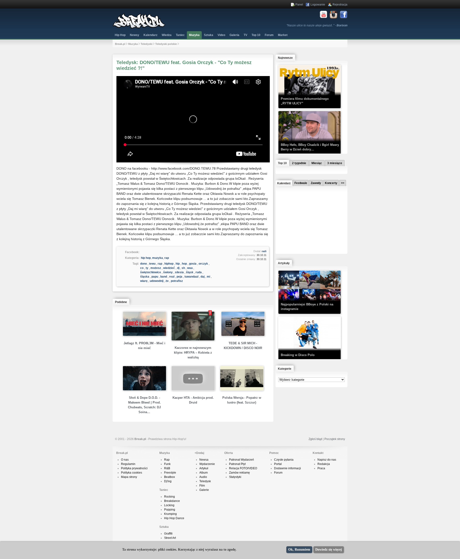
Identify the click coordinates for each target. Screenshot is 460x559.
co (142, 268)
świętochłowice (150, 272)
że (167, 281)
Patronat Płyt (237, 464)
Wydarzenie (207, 464)
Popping (169, 509)
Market (283, 35)
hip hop (146, 258)
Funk (167, 464)
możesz (155, 268)
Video (221, 35)
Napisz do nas (326, 459)
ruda (199, 272)
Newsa (203, 459)
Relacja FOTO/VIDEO (243, 468)
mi (208, 276)
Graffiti (168, 533)
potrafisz (177, 281)
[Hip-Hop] (139, 28)
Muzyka (194, 35)
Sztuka (208, 35)
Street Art (170, 538)
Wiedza (167, 35)
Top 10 (256, 35)
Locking (169, 505)
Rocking (169, 496)
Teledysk (205, 481)
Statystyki (235, 477)
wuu (190, 268)
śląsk (189, 272)
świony (168, 272)
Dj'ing (168, 481)
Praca (321, 468)
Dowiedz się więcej (328, 549)
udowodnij (156, 281)
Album (203, 472)
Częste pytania (283, 459)
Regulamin (128, 464)
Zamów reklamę (239, 472)
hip (178, 263)
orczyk (203, 263)
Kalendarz (150, 35)
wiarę (144, 281)
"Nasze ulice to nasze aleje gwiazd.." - (317, 25)
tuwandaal (191, 276)
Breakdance (172, 501)
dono (143, 263)
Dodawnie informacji (287, 468)
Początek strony (334, 439)
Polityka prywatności (134, 468)
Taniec (180, 35)
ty (147, 268)
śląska (144, 276)
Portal (278, 464)
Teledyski (146, 43)
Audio (203, 477)
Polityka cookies (131, 472)
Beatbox (169, 477)
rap (166, 258)
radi (264, 251)
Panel (299, 4)
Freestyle (170, 472)
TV (245, 35)
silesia (179, 272)
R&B (167, 468)
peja (179, 276)
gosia (192, 263)
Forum (278, 472)
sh (183, 268)
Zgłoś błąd (315, 439)
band (163, 276)
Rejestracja (340, 4)
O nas (125, 459)
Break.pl (120, 43)
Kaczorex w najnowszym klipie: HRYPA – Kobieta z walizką (193, 352)
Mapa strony (129, 477)
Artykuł (203, 468)
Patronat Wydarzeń (241, 459)
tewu (152, 263)
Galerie (204, 490)
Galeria (234, 35)
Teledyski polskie (166, 43)
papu (154, 276)
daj (203, 276)
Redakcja (323, 464)
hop (184, 263)
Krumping (170, 514)
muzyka (157, 258)
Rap (167, 459)
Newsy (134, 35)
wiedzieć (169, 268)
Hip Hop (120, 35)
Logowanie (317, 4)
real (171, 276)
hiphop (168, 263)
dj (178, 268)
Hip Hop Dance (174, 518)
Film (202, 485)
